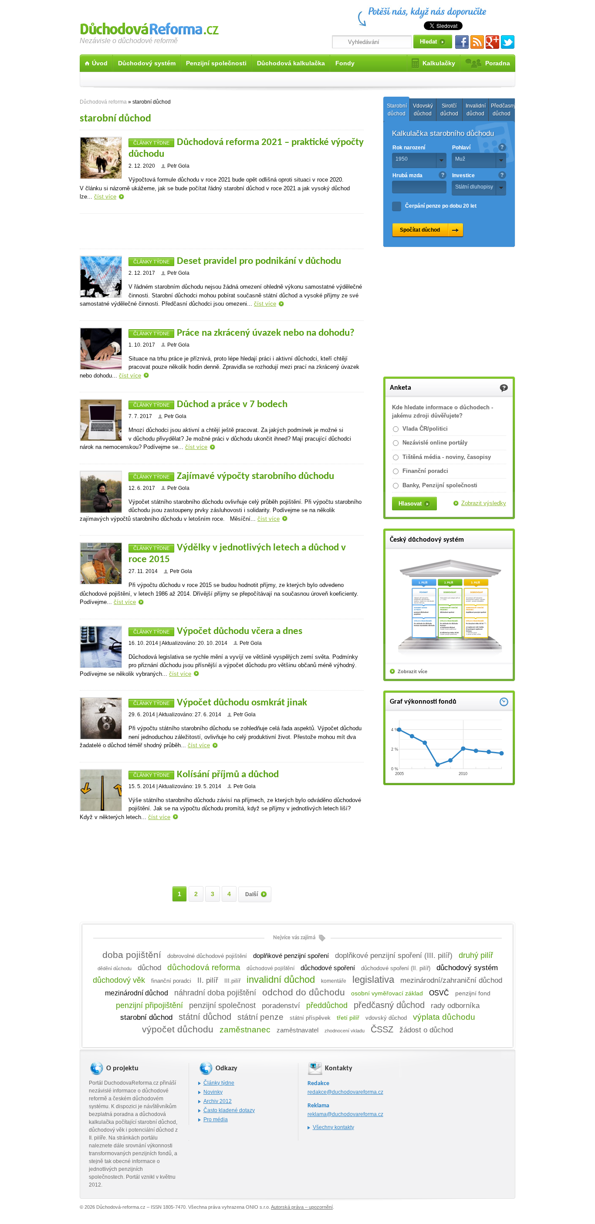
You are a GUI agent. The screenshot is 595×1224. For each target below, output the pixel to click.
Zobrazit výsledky (483, 503)
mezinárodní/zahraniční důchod (451, 980)
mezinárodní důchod (136, 993)
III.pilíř (232, 981)
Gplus (492, 42)
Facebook (462, 42)
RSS (477, 42)
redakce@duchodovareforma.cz (345, 1092)
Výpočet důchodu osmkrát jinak (242, 703)
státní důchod (205, 1017)
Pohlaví (461, 148)
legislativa (373, 979)
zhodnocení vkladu (345, 1030)
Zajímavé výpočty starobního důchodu (255, 477)
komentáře (333, 981)
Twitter (507, 42)
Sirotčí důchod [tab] (449, 110)
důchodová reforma (203, 967)
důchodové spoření (328, 967)
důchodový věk (119, 980)
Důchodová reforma (149, 27)
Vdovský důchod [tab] (423, 110)
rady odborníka (455, 1005)
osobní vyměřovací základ (387, 993)
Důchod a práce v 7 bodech (232, 405)
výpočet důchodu (177, 1029)
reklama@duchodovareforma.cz (345, 1114)
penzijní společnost (222, 1005)
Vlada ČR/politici (425, 428)
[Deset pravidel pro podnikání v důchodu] (101, 277)
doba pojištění (131, 955)
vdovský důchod (386, 1018)
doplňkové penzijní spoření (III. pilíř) (394, 955)
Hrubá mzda (407, 175)
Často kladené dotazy (229, 1110)
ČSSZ (382, 1029)
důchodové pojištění (270, 968)
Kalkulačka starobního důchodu (443, 133)
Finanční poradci (425, 471)
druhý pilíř (476, 955)
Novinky (213, 1092)
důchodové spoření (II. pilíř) (395, 968)
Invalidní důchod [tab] (476, 110)
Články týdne (151, 142)
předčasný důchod (389, 1005)
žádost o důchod (426, 1029)
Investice (463, 175)
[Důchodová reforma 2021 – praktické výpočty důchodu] (101, 158)
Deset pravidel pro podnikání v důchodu (259, 261)
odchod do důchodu (303, 992)
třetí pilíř (348, 1017)
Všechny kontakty (333, 1127)
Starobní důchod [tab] (397, 110)
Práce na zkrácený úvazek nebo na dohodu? (266, 333)
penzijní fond (472, 993)
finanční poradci (171, 981)
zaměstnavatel (297, 1030)
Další (251, 894)
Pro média (215, 1119)
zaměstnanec (245, 1029)
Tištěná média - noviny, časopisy (446, 457)
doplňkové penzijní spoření (291, 955)
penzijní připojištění (149, 1005)
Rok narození (408, 148)
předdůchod (327, 1005)
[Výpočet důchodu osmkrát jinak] (101, 718)
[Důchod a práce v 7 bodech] (101, 420)
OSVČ (439, 993)
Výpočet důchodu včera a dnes (239, 632)
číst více (105, 196)
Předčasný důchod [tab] (502, 110)
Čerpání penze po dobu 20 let (441, 206)
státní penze (260, 1017)
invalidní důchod (281, 979)
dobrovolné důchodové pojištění (207, 956)
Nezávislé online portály (434, 442)
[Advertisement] (222, 231)
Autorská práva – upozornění (302, 1207)
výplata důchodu (444, 1017)
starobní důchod (146, 1017)
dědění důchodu (115, 968)
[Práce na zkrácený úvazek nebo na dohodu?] (101, 348)
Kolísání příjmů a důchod (228, 775)
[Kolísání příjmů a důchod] (101, 790)
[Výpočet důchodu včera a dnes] (101, 647)
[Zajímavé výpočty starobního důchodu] (101, 492)
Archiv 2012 (217, 1101)
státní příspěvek (310, 1018)
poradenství (281, 1005)
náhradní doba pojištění (215, 992)
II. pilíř (207, 980)
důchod (149, 967)
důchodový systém (467, 968)
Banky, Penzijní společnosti (439, 485)
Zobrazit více (412, 671)
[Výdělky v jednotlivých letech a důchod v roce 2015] (101, 563)
